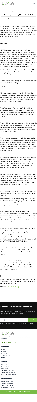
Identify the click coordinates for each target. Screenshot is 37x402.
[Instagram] (6, 342)
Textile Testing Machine (8, 372)
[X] (4, 342)
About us (4, 349)
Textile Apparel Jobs (7, 383)
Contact (3, 351)
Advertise (4, 353)
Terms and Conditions (7, 370)
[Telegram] (15, 342)
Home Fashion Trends (7, 387)
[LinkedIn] (9, 342)
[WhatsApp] (13, 342)
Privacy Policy (29, 323)
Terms (20, 323)
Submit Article (5, 355)
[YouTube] (11, 342)
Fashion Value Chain (7, 381)
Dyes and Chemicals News (9, 374)
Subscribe (32, 320)
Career (3, 357)
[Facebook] (2, 342)
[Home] (7, 3)
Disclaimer (4, 364)
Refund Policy (5, 368)
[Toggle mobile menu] (34, 3)
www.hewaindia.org (12, 287)
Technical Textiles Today (8, 385)
